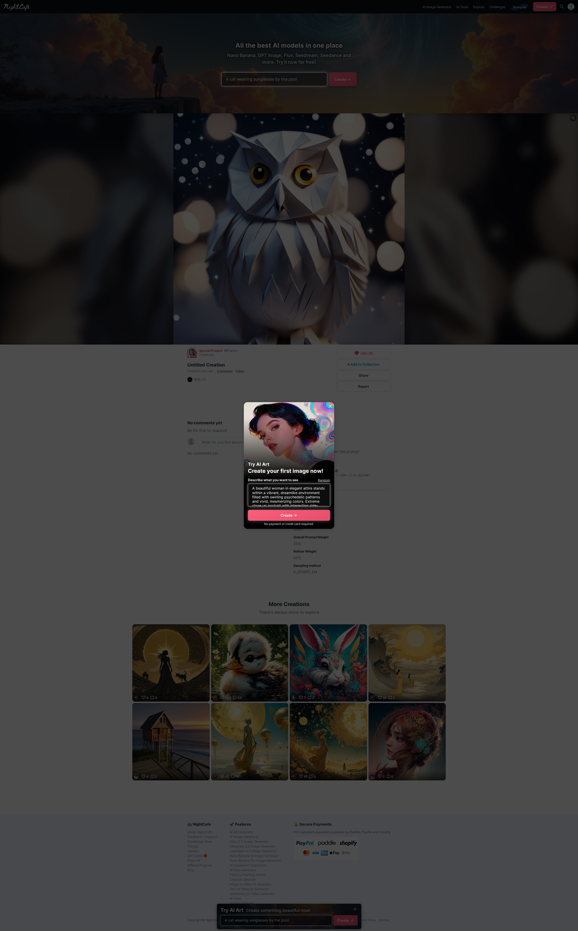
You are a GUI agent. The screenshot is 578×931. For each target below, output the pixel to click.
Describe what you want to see (273, 480)
